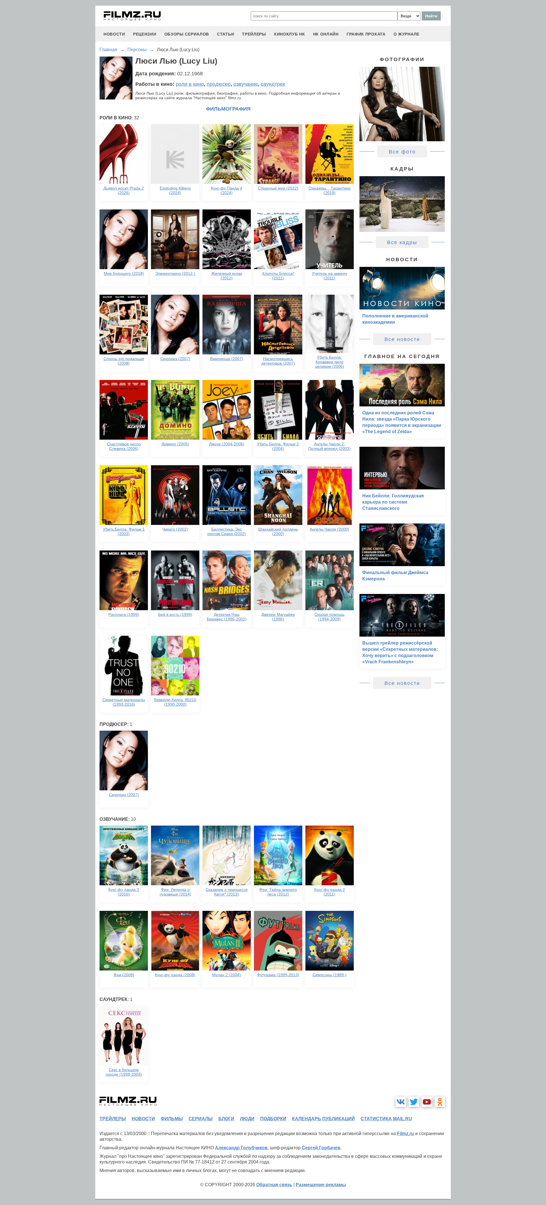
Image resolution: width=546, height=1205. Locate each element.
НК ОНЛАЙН (326, 34)
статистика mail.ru (386, 1118)
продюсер (219, 84)
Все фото (402, 152)
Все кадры (402, 242)
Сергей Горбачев (321, 1147)
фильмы (172, 1118)
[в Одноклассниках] (440, 1102)
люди (247, 1118)
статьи (225, 34)
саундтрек (273, 84)
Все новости (402, 339)
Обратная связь (274, 1184)
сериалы (201, 1118)
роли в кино (190, 84)
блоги (226, 1118)
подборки (273, 1118)
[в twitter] (414, 1102)
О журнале (406, 34)
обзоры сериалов (186, 34)
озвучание (245, 84)
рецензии (144, 34)
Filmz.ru (405, 1133)
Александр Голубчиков (241, 1147)
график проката (366, 34)
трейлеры (254, 34)
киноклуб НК (289, 34)
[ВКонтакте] (401, 1102)
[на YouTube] (427, 1102)
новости (114, 34)
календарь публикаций (323, 1118)
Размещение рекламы (321, 1184)
